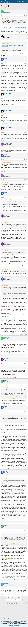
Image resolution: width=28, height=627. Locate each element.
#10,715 (25, 363)
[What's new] (26, 1)
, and (8, 579)
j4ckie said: (3, 478)
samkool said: (4, 285)
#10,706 (25, 132)
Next (19, 597)
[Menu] (1, 1)
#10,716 (25, 385)
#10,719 (25, 530)
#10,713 (25, 283)
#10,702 (25, 40)
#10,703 (25, 63)
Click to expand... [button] (14, 296)
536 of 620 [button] (14, 597)
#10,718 (25, 476)
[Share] (23, 15)
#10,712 (25, 247)
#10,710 (25, 197)
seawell (3, 7)
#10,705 (25, 115)
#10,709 (25, 179)
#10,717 (25, 411)
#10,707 (25, 148)
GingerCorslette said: (5, 162)
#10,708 (25, 159)
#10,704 (25, 98)
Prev (9, 597)
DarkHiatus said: (4, 43)
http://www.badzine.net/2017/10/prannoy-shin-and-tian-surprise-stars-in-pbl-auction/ (13, 28)
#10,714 (25, 342)
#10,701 (25, 15)
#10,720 (25, 588)
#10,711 (25, 220)
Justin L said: (3, 18)
